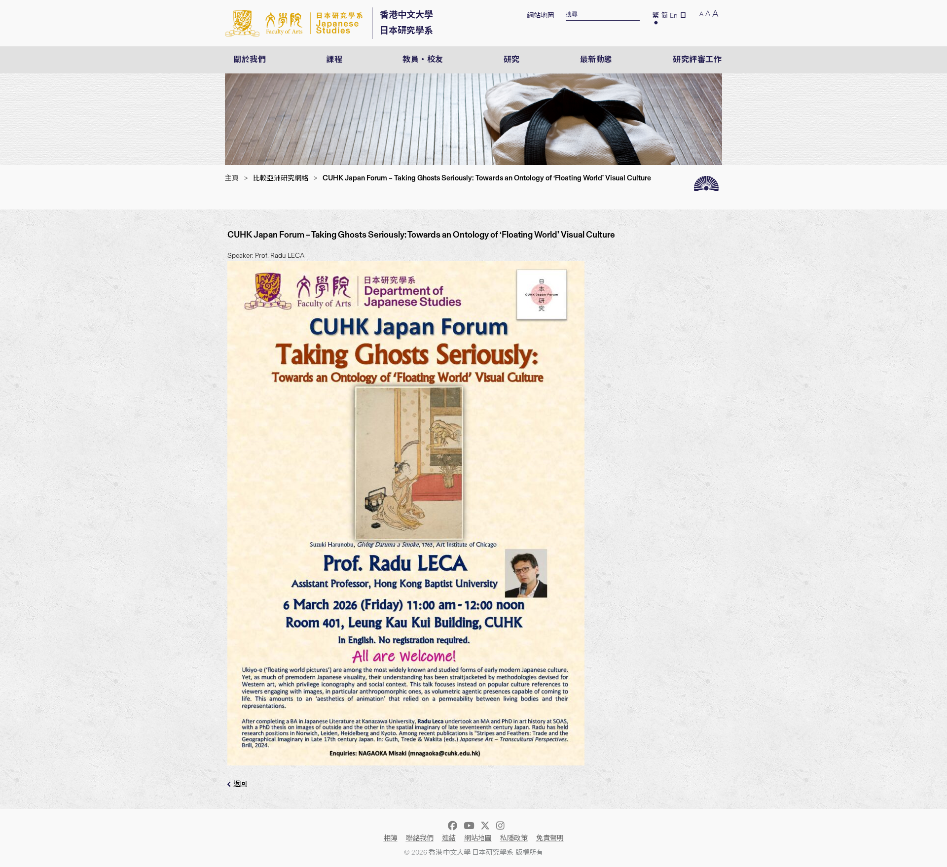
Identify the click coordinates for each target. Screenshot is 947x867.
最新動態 (596, 59)
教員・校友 (422, 59)
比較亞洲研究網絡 (280, 178)
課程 (334, 59)
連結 (449, 838)
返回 (240, 784)
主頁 (232, 178)
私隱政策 (514, 838)
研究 (512, 59)
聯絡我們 (420, 838)
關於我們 (249, 59)
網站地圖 (540, 15)
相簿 (391, 838)
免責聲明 (550, 838)
